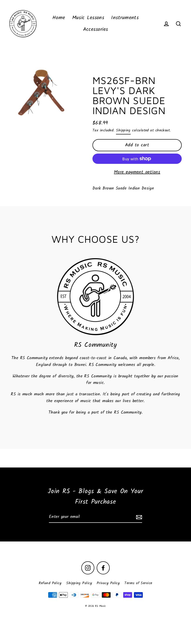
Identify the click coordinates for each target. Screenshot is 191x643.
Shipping (123, 130)
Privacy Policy (108, 583)
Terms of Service (138, 583)
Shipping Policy (79, 583)
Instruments (125, 18)
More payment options (137, 172)
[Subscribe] (138, 517)
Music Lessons (88, 18)
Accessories (95, 29)
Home (58, 18)
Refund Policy (50, 583)
